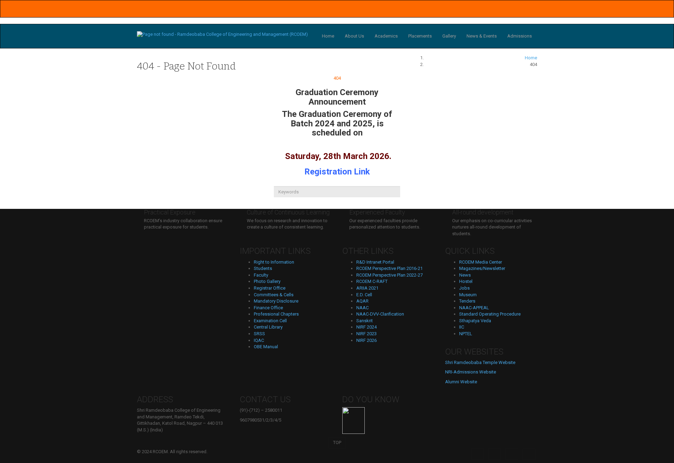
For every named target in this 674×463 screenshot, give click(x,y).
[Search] (337, 203)
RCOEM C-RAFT (372, 281)
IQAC (259, 340)
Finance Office (268, 307)
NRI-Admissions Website (470, 372)
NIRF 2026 (366, 340)
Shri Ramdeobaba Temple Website (480, 362)
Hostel (466, 281)
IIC (461, 327)
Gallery (449, 36)
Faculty (261, 275)
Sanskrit (364, 320)
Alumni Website (461, 381)
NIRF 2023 (366, 333)
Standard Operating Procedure (490, 314)
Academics (386, 36)
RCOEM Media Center (480, 262)
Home (328, 36)
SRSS (259, 333)
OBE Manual (266, 346)
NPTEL (465, 333)
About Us (354, 36)
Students (263, 268)
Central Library (268, 327)
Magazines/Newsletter (482, 268)
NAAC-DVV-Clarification (380, 314)
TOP (337, 442)
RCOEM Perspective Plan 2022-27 (389, 275)
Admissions (519, 36)
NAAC (362, 307)
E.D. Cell (364, 294)
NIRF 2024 (366, 327)
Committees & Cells (273, 294)
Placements (420, 36)
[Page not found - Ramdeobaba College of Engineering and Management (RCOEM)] (222, 34)
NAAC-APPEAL (474, 307)
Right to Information (274, 262)
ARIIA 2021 (367, 288)
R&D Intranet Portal (375, 262)
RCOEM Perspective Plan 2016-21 (389, 268)
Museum (468, 294)
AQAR (362, 301)
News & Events (482, 36)
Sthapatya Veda (475, 320)
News (465, 275)
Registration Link (337, 172)
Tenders (467, 301)
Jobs (464, 288)
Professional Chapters (276, 314)
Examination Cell (270, 320)
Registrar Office (269, 288)
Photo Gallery (267, 281)
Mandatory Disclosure (276, 301)
